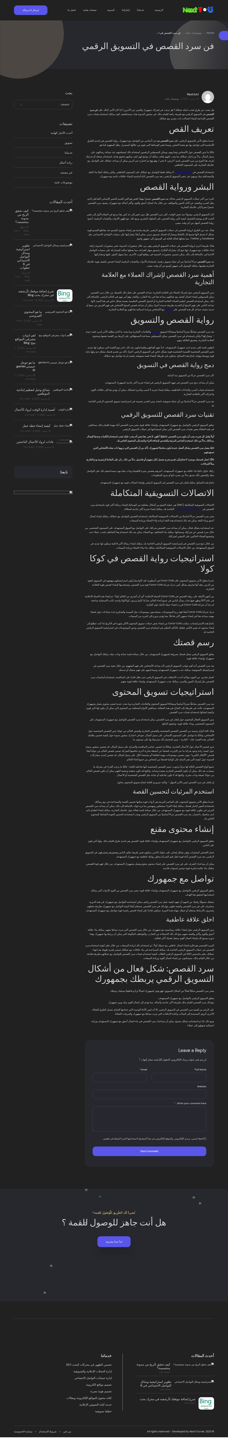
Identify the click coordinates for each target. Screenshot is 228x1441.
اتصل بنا (72, 10)
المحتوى (155, 331)
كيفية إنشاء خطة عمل (36, 426)
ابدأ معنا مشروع (114, 1241)
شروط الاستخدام (47, 1431)
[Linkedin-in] (168, 1338)
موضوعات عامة (193, 33)
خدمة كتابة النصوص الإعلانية (95, 1404)
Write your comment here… (190, 1103)
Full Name (200, 1069)
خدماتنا (140, 10)
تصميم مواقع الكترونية (99, 1385)
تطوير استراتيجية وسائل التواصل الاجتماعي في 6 (155, 1383)
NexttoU (193, 94)
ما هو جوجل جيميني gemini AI (25, 366)
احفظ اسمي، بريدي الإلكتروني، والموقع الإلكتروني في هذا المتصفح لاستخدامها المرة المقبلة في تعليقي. (153, 1138)
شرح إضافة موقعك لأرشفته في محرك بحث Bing (36, 293)
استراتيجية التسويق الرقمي (188, 509)
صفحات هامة (90, 10)
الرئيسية (159, 10)
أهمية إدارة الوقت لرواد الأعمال (34, 409)
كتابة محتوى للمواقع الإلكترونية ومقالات (89, 1398)
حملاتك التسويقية (183, 172)
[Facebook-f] (95, 1338)
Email (143, 1069)
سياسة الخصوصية (23, 1431)
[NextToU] (198, 10)
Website (201, 1086)
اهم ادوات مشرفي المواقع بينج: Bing (25, 339)
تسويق (68, 143)
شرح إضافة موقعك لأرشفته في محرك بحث (167, 1399)
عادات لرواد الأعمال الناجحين (35, 442)
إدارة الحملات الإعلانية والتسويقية (93, 1371)
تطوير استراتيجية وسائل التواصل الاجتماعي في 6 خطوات (23, 257)
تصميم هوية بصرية (101, 1391)
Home (210, 33)
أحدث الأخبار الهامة (61, 133)
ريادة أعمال (65, 162)
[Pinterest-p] (59, 1338)
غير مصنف (66, 172)
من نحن (67, 1431)
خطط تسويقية (103, 1411)
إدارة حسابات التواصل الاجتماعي (93, 1378)
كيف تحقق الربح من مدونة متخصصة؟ (22, 216)
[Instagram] (132, 1338)
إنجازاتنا (126, 10)
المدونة (110, 10)
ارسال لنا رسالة (31, 10)
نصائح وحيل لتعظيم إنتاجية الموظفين (33, 391)
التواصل (169, 309)
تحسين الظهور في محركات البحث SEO (89, 1365)
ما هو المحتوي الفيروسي (33, 313)
